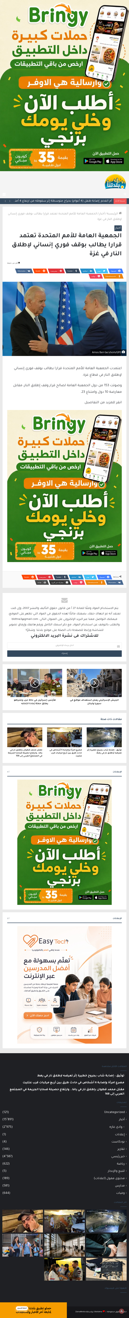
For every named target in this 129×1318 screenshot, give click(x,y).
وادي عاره (115, 1127)
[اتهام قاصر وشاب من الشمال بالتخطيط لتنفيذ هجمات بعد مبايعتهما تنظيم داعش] (106, 1269)
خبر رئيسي (118, 1156)
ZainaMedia (80, 1312)
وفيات (120, 1193)
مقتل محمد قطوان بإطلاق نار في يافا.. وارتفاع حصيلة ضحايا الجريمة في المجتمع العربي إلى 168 (25, 753)
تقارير (121, 1149)
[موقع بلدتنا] (115, 181)
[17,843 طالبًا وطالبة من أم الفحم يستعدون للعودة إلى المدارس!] (22, 1245)
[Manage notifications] (121, 1311)
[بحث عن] (125, 194)
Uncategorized (114, 1112)
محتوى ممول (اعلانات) (109, 1178)
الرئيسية (113, 213)
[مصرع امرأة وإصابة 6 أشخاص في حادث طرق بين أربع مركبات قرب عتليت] (64, 737)
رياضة (121, 1164)
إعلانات (120, 1134)
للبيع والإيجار (116, 1171)
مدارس (120, 1186)
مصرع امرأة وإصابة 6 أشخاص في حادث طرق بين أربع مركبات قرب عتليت (65, 753)
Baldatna (98, 1312)
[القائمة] (4, 194)
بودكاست (118, 1142)
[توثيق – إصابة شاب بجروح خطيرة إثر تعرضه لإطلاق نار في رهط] (104, 737)
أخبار (102, 213)
